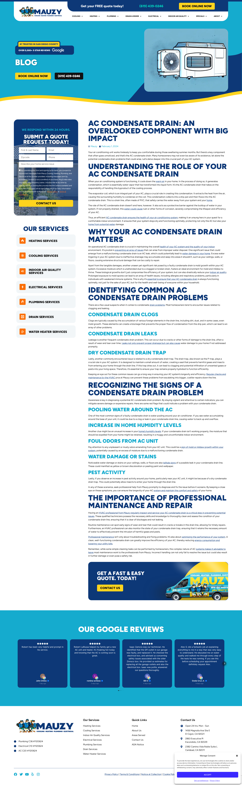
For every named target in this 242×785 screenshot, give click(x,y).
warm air (160, 181)
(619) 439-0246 (151, 6)
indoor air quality (218, 272)
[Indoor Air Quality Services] (23, 271)
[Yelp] (32, 774)
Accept (207, 775)
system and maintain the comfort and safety (176, 490)
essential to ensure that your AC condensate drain (172, 279)
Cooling (76, 16)
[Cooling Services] (23, 256)
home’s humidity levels (150, 431)
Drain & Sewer (132, 16)
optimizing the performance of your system (203, 537)
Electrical (153, 16)
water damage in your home (196, 253)
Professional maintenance (101, 537)
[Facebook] (15, 774)
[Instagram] (38, 774)
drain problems (157, 305)
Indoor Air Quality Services (45, 271)
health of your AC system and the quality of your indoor (187, 246)
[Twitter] (21, 774)
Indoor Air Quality (177, 16)
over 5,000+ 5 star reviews (34, 50)
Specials (200, 16)
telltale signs (169, 462)
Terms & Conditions (129, 774)
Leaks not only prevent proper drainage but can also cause (151, 343)
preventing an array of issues (129, 250)
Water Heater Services (48, 332)
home (209, 200)
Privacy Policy (215, 780)
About (217, 16)
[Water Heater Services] (23, 332)
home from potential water (101, 224)
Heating (93, 16)
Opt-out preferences (201, 780)
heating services (43, 241)
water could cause (133, 208)
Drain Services (41, 317)
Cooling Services (43, 256)
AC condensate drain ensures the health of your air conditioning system (142, 217)
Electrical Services (45, 287)
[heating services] (23, 241)
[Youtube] (26, 774)
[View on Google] (42, 676)
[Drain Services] (23, 317)
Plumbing (111, 16)
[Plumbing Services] (23, 302)
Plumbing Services (44, 302)
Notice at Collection (151, 774)
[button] (237, 755)
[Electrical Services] (23, 287)
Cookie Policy (169, 774)
